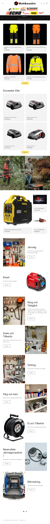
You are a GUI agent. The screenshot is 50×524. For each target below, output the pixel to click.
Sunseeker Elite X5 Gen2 (9, 146)
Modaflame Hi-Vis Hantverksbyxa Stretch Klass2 (12, 48)
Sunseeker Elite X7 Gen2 (32, 117)
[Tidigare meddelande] (2, 16)
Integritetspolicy (22, 520)
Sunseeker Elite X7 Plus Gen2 (10, 117)
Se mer (31, 256)
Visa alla (25, 83)
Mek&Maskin (8, 520)
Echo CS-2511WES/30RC (39, 229)
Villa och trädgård (32, 176)
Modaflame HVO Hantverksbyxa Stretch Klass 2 (36, 48)
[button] (2, 3)
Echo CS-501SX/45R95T (39, 208)
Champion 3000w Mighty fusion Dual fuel (12, 229)
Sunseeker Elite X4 (31, 146)
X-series (18, 176)
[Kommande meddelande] (47, 16)
